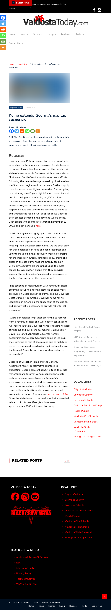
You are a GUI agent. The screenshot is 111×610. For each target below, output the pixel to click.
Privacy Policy (23, 573)
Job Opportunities (26, 568)
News (22, 34)
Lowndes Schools (83, 400)
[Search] (30, 8)
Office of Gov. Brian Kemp (88, 405)
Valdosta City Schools (86, 416)
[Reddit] (22, 131)
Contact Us (14, 43)
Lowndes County (83, 394)
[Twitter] (16, 131)
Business (66, 34)
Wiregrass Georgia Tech (87, 436)
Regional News (16, 107)
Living (50, 34)
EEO (18, 562)
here (38, 225)
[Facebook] (94, 10)
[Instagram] (99, 10)
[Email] (32, 131)
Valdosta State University (79, 532)
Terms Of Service (25, 578)
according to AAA (58, 394)
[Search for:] (17, 8)
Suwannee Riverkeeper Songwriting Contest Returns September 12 (87, 351)
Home (12, 34)
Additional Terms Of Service (32, 557)
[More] (37, 131)
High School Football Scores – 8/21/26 (49, 4)
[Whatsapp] (27, 131)
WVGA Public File (26, 584)
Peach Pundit (81, 411)
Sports (36, 34)
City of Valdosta (83, 389)
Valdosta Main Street (85, 421)
